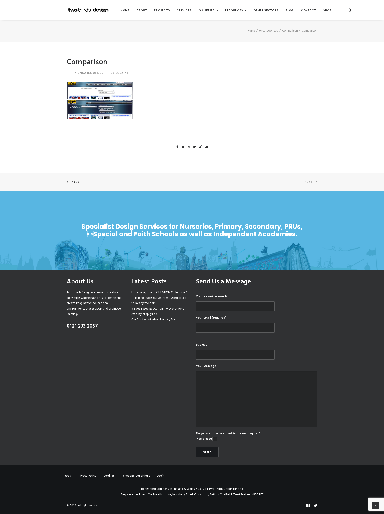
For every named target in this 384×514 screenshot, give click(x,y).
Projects (162, 10)
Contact (308, 10)
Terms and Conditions (135, 475)
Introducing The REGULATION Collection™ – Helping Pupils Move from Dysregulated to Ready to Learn (159, 298)
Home (125, 10)
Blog (290, 10)
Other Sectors (266, 10)
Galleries (206, 10)
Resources (234, 10)
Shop (327, 10)
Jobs (68, 475)
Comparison (290, 30)
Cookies (108, 475)
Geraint (122, 73)
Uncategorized (268, 30)
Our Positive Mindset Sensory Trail (153, 319)
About (141, 10)
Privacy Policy (87, 475)
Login (160, 475)
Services (184, 10)
